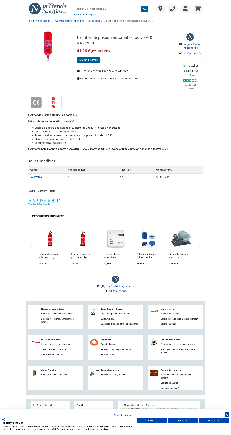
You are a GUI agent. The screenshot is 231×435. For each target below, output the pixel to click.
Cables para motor (169, 324)
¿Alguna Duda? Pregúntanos (117, 286)
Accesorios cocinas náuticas (54, 375)
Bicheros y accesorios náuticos (55, 344)
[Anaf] (44, 201)
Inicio (31, 20)
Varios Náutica (48, 370)
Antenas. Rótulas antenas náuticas (57, 313)
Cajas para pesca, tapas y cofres (116, 313)
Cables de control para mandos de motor (179, 319)
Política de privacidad (123, 415)
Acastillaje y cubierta (111, 309)
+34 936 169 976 (191, 53)
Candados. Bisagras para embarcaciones (119, 324)
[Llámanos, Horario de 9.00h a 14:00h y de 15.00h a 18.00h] (173, 8)
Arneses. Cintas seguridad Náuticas (117, 349)
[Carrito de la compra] (197, 8)
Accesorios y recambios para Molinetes (179, 344)
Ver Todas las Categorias (85, 14)
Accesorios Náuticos (170, 313)
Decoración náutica (171, 370)
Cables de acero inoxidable (53, 349)
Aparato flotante (108, 344)
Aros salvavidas (108, 354)
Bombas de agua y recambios (114, 375)
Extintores (94, 20)
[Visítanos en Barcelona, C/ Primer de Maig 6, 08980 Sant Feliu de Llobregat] (160, 8)
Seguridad (44, 20)
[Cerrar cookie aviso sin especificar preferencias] (227, 414)
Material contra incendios (69, 20)
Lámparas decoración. (171, 388)
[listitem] (50, 246)
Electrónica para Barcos (53, 309)
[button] (31, 246)
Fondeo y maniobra (170, 339)
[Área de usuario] (185, 8)
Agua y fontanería (110, 370)
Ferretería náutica (50, 339)
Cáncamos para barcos (51, 354)
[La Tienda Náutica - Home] (48, 8)
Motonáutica (167, 309)
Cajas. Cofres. (107, 319)
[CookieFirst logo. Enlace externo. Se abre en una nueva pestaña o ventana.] (3, 419)
